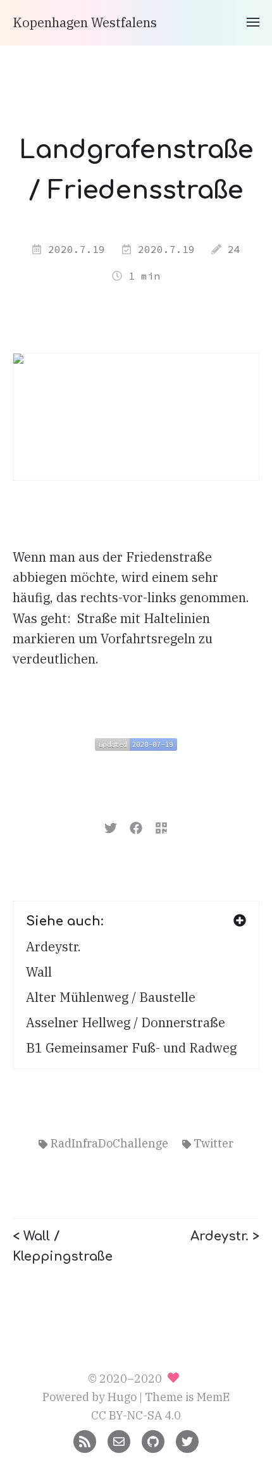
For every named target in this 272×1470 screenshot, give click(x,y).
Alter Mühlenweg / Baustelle (110, 997)
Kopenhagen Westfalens (85, 22)
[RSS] (84, 1440)
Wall (39, 971)
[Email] (119, 1440)
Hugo (122, 1397)
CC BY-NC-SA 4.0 (136, 1415)
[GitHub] (153, 1440)
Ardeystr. (53, 946)
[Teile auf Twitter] (110, 826)
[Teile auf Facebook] (136, 826)
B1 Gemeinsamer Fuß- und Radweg (131, 1047)
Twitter (213, 1143)
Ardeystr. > (224, 1236)
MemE (213, 1397)
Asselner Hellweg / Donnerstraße (125, 1022)
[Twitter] (187, 1440)
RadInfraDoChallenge (109, 1143)
